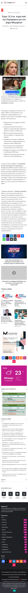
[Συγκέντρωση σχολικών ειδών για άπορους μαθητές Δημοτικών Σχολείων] (21, 314)
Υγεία (3, 542)
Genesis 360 (24, 579)
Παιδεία (4, 539)
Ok (14, 590)
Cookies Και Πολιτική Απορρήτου (10, 581)
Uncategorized (16, 12)
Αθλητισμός (5, 527)
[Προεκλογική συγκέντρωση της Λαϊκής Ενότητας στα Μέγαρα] (21, 296)
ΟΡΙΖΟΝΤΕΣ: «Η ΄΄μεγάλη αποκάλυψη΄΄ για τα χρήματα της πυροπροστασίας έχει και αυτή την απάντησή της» (14, 444)
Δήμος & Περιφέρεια (7, 537)
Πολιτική (4, 524)
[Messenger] (22, 235)
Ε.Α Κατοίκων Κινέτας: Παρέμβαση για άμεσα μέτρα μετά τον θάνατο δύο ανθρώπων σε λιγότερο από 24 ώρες (14, 470)
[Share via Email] (11, 239)
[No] (26, 587)
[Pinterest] (18, 235)
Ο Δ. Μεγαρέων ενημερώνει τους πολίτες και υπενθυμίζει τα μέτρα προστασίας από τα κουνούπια (13, 425)
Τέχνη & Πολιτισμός (7, 532)
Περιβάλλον (5, 544)
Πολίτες (4, 534)
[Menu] (2, 3)
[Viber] (7, 239)
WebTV (4, 529)
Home (10, 12)
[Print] (15, 239)
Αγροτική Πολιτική (6, 552)
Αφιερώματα (5, 549)
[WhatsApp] (4, 239)
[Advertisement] (14, 45)
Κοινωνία (4, 522)
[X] (7, 235)
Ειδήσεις (4, 519)
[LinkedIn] (11, 235)
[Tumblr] (15, 235)
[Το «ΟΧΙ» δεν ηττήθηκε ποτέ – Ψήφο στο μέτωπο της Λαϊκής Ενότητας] (7, 296)
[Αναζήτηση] (26, 3)
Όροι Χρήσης (22, 581)
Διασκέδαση (5, 547)
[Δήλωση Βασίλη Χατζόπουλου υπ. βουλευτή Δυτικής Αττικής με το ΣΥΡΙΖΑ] (7, 312)
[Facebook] (4, 235)
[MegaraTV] (10, 2)
